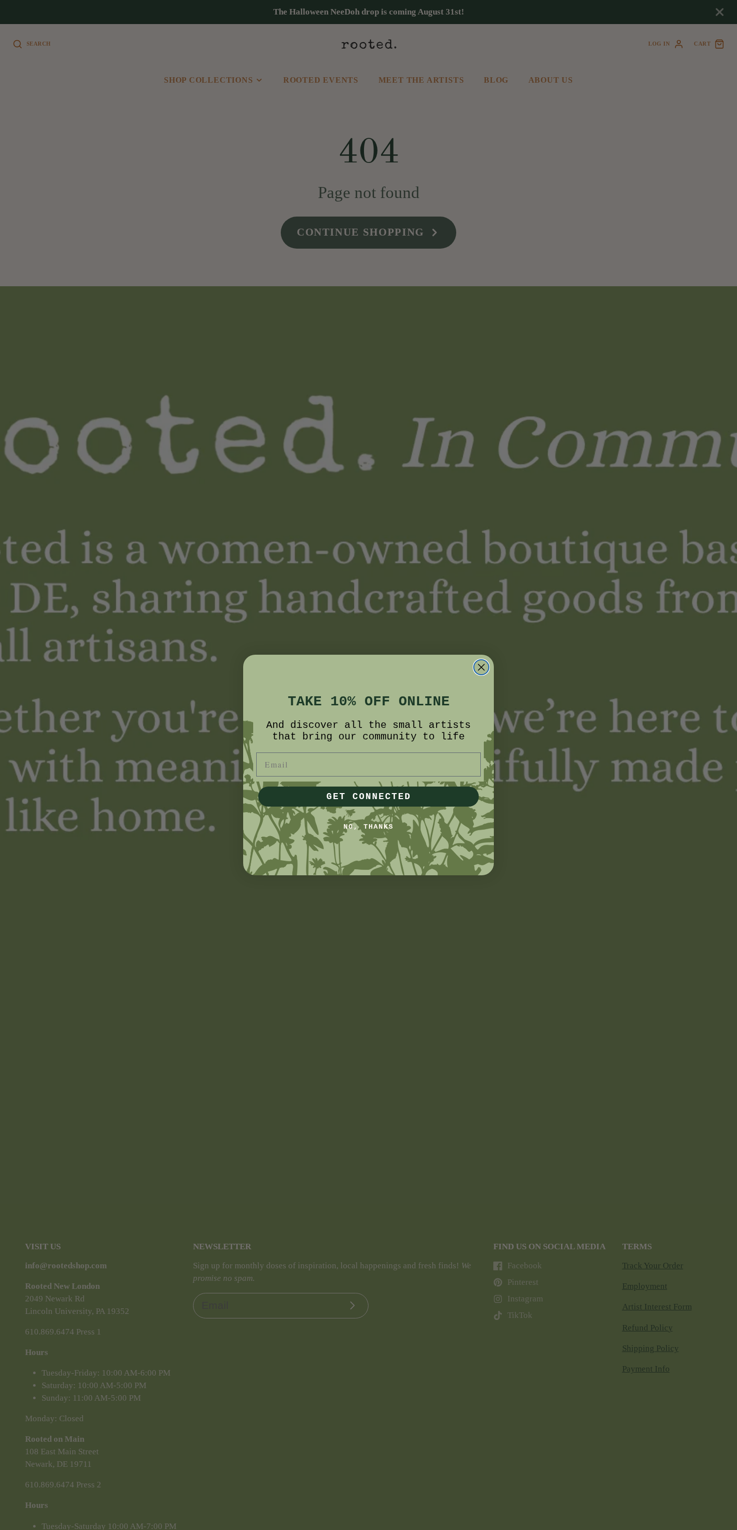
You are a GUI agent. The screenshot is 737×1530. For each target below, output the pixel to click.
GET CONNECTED (368, 797)
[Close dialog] (481, 667)
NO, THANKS (368, 827)
